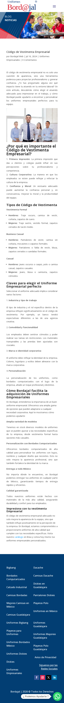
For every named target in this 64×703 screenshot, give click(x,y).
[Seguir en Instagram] (42, 677)
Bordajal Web (16, 56)
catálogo (19, 537)
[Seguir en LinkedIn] (54, 677)
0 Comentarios (29, 59)
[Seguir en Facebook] (36, 677)
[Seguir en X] (48, 677)
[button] (57, 696)
